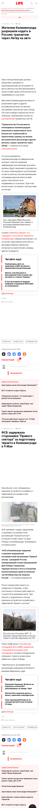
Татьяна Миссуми (9, 720)
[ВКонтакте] (19, 354)
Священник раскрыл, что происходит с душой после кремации (17, 397)
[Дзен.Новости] (4, 354)
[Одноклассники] (24, 354)
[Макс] (9, 354)
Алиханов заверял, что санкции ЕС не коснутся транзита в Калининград (17, 235)
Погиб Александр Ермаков (13, 786)
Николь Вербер (8, 302)
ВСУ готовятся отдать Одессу (14, 390)
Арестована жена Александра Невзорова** (19, 385)
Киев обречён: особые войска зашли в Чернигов (17, 798)
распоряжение (8, 118)
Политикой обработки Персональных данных (15, 10)
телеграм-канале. (10, 148)
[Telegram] (14, 354)
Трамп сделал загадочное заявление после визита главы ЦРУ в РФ (19, 412)
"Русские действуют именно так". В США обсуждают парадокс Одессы (18, 420)
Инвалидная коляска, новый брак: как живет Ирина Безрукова (17, 404)
